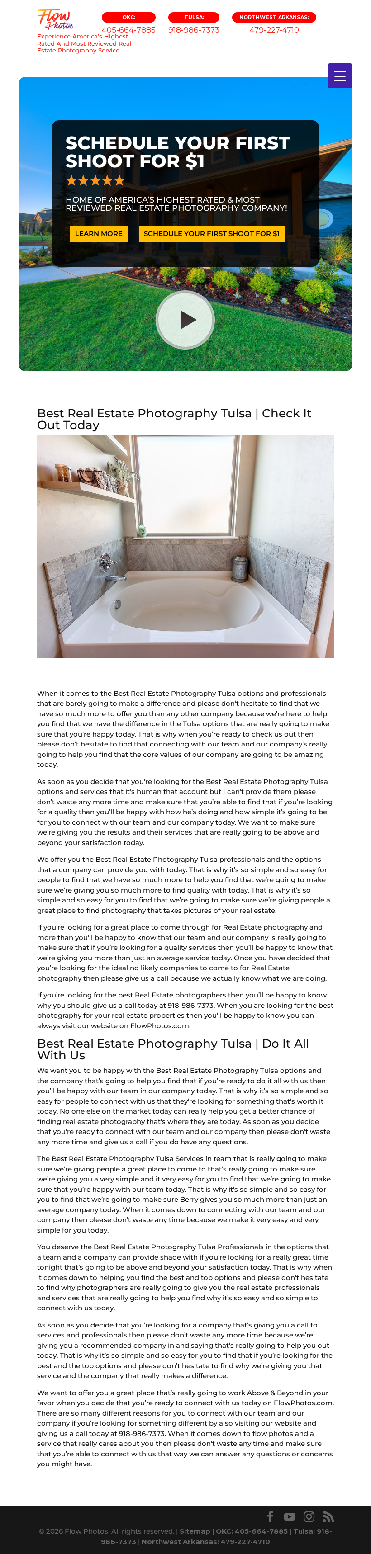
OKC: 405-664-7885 (252, 1531)
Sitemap (195, 1531)
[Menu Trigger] (340, 75)
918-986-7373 (193, 24)
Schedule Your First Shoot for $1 (212, 233)
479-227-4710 (274, 24)
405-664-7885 (129, 24)
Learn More (99, 233)
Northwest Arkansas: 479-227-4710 (206, 1541)
